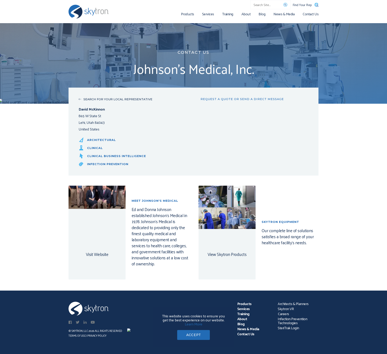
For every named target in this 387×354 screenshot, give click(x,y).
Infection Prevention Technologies (292, 320)
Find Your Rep (302, 5)
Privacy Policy (96, 335)
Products (187, 14)
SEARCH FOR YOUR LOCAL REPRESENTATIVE (117, 99)
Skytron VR (286, 308)
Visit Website (97, 254)
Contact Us (310, 14)
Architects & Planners (293, 303)
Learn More (193, 324)
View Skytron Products (227, 254)
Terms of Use (77, 335)
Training (227, 14)
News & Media (284, 14)
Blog (262, 14)
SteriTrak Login (288, 327)
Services (208, 14)
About (246, 14)
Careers (283, 313)
